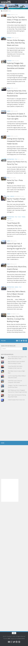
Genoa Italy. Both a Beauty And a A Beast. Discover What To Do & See (16, 293)
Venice (8, 14)
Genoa (16, 287)
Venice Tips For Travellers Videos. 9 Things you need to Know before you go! (17, 19)
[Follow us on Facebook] (24, 341)
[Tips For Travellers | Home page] (7, 2)
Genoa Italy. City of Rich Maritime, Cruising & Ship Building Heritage (15, 318)
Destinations (10, 159)
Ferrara (9, 37)
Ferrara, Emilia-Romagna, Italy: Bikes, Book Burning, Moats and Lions (16, 42)
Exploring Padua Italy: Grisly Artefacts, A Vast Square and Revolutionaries (17, 93)
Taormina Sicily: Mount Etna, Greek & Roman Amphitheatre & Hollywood (17, 269)
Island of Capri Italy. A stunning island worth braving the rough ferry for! (16, 246)
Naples (12, 196)
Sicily (19, 217)
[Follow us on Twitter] (21, 341)
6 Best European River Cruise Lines (16, 399)
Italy (16, 159)
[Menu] (26, 2)
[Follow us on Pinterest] (26, 341)
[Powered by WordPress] (9, 638)
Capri (8, 241)
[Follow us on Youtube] (17, 341)
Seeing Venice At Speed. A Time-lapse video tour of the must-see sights (17, 116)
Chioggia (9, 60)
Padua (8, 88)
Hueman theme (21, 638)
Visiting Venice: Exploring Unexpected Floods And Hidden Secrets (15, 141)
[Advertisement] (14, 424)
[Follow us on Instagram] (19, 341)
